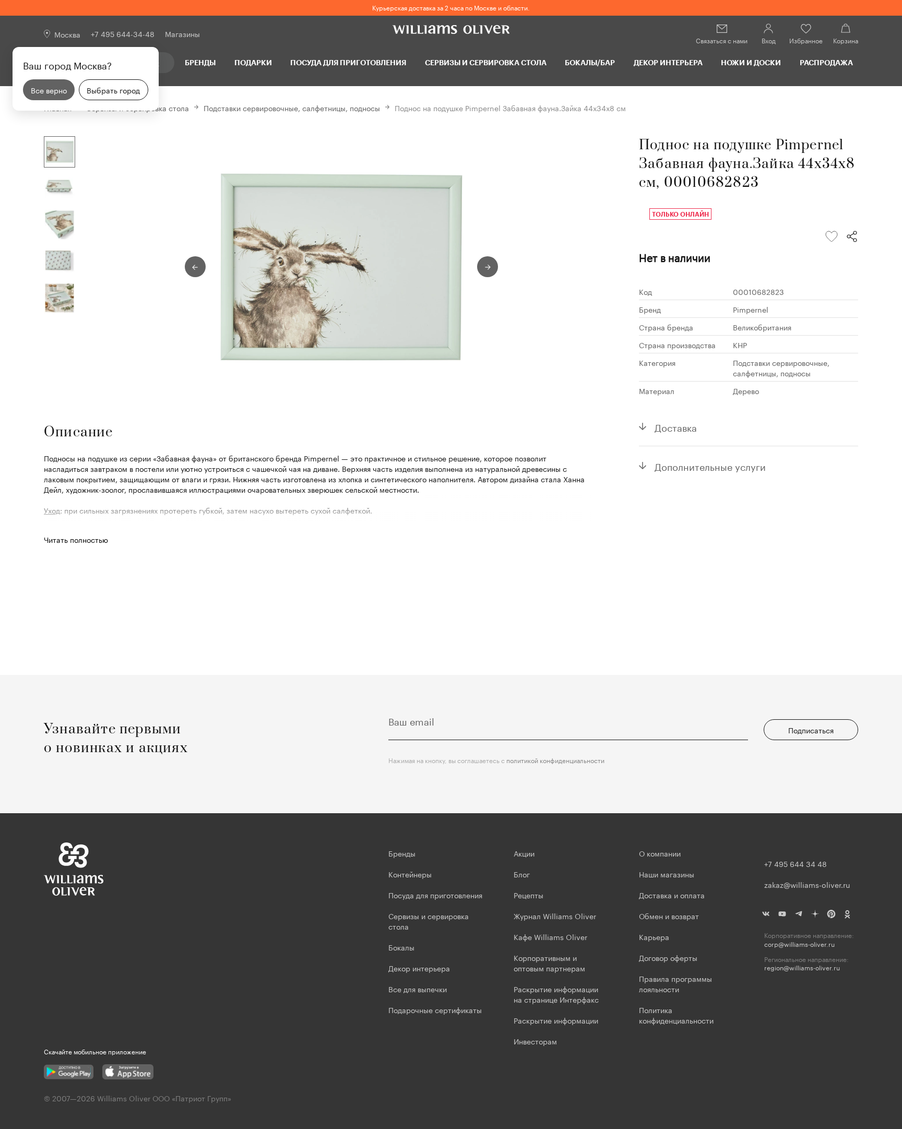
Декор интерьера (668, 62)
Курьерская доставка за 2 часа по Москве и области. (451, 7)
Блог (522, 874)
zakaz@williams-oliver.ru (807, 884)
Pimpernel (750, 309)
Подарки (253, 62)
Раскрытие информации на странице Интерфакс (556, 994)
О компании (660, 853)
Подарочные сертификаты (435, 1009)
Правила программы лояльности (675, 983)
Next (487, 266)
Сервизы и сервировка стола (486, 62)
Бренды (200, 62)
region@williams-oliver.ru (802, 967)
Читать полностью (76, 539)
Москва (67, 34)
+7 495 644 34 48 (795, 863)
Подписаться (811, 729)
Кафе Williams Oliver (550, 936)
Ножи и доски (751, 62)
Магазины (182, 33)
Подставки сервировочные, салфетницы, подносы (292, 107)
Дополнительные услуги (710, 465)
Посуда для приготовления (348, 62)
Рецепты (528, 894)
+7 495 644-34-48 (123, 33)
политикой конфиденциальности (555, 760)
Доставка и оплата (672, 894)
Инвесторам (536, 1041)
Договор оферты (668, 957)
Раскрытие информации (556, 1020)
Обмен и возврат (669, 915)
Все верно (49, 90)
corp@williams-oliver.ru (799, 944)
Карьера (654, 936)
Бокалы (401, 947)
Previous (195, 266)
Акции (524, 853)
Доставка (676, 426)
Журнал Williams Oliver (555, 915)
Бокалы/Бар (590, 62)
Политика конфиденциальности (676, 1015)
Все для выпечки (417, 988)
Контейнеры (410, 874)
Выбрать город (113, 90)
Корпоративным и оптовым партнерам (549, 962)
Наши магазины (666, 874)
